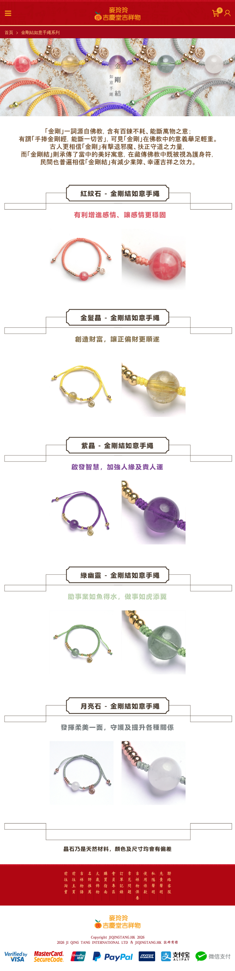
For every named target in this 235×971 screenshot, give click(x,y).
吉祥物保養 (137, 885)
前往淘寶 (66, 882)
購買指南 (105, 882)
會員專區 (113, 882)
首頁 (9, 32)
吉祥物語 (82, 882)
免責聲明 (161, 882)
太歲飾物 (97, 882)
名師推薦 (90, 882)
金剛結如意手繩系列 (40, 32)
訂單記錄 (121, 882)
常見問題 (129, 882)
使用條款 (145, 882)
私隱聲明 (153, 882)
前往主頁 (74, 882)
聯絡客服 (169, 882)
